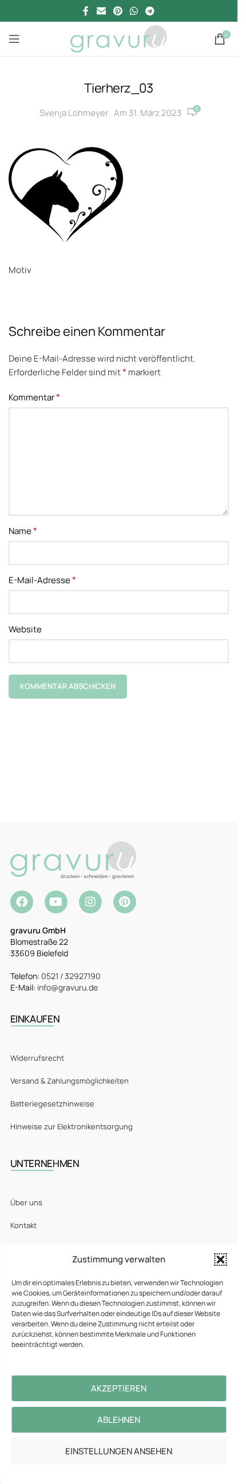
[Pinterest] (124, 902)
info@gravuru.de (67, 987)
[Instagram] (90, 902)
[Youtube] (56, 902)
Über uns (26, 1202)
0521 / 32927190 (71, 975)
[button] (220, 1259)
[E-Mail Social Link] (101, 10)
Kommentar (34, 397)
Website (25, 629)
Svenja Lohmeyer (73, 113)
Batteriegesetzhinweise (52, 1103)
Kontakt (23, 1225)
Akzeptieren (118, 1388)
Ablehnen (118, 1420)
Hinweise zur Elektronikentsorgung (71, 1126)
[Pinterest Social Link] (117, 10)
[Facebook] (21, 902)
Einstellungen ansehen (118, 1451)
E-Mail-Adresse (42, 579)
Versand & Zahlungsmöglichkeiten (69, 1081)
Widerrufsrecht (37, 1058)
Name (23, 530)
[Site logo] (119, 38)
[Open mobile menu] (14, 38)
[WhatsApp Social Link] (134, 10)
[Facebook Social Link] (86, 10)
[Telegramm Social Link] (150, 10)
